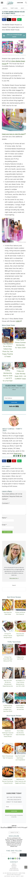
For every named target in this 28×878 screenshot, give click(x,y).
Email (4, 525)
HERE (18, 321)
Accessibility (14, 868)
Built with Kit (14, 406)
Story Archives (14, 870)
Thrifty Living (14, 8)
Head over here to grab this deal (13, 134)
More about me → (14, 578)
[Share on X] (9, 19)
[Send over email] (19, 19)
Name (4, 518)
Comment (6, 503)
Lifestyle (5, 8)
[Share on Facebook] (4, 19)
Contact (14, 865)
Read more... (18, 453)
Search (14, 585)
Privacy (14, 867)
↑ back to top (14, 832)
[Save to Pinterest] (14, 19)
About (22, 8)
